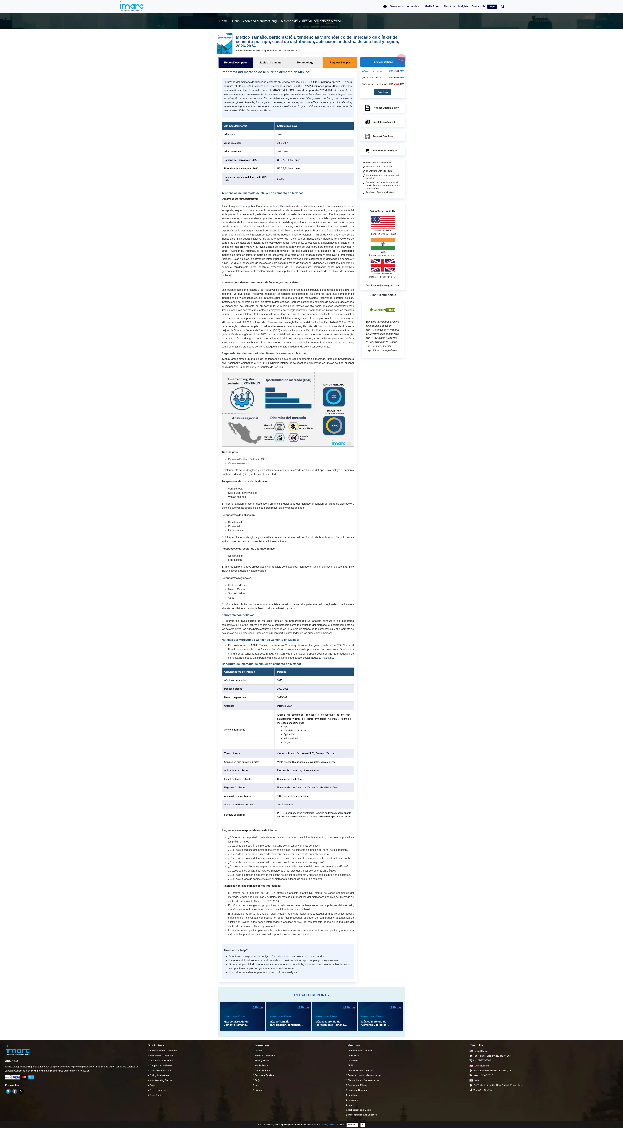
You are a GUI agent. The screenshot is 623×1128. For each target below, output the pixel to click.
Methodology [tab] (305, 62)
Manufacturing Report (160, 1080)
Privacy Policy (328, 1124)
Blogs (152, 1085)
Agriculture (353, 1055)
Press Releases (157, 1090)
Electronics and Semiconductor (363, 1080)
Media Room (432, 6)
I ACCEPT (352, 1124)
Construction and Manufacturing (364, 1075)
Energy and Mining (357, 1085)
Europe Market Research (162, 1065)
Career (258, 1050)
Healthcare (353, 1095)
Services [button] (395, 6)
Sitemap (259, 1090)
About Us (449, 6)
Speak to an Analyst (384, 122)
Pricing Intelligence (159, 1075)
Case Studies (156, 1095)
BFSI (350, 1065)
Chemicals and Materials (360, 1070)
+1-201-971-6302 (482, 1060)
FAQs (257, 1080)
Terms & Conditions (265, 1055)
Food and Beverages (358, 1090)
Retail (351, 1105)
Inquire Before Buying (385, 150)
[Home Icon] (385, 6)
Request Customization (386, 107)
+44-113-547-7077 (483, 1075)
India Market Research (161, 1055)
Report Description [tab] (236, 62)
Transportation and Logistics (362, 1114)
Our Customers (262, 1070)
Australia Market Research (163, 1050)
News (257, 1085)
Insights (463, 6)
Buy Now (383, 92)
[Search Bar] (502, 6)
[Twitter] (21, 1091)
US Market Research (160, 1070)
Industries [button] (413, 6)
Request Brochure (383, 136)
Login (492, 6)
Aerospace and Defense (360, 1050)
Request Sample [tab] (340, 62)
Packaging (353, 1100)
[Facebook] (14, 1091)
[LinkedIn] (8, 1091)
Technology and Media (359, 1110)
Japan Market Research (161, 1060)
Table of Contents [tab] (270, 62)
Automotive (353, 1060)
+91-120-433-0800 (482, 1089)
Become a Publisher (265, 1075)
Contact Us (478, 6)
